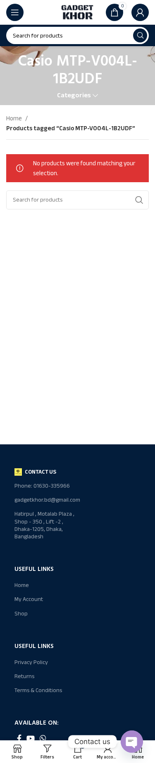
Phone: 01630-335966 (42, 485)
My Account (28, 599)
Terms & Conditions (38, 690)
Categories (74, 95)
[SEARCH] (140, 35)
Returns (24, 676)
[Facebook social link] (19, 738)
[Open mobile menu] (15, 12)
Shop (21, 613)
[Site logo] (77, 12)
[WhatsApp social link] (43, 738)
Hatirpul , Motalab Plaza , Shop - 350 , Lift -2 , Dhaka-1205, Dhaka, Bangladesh (44, 525)
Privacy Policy (31, 662)
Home (14, 118)
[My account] (140, 12)
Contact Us (40, 471)
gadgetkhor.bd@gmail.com (45, 499)
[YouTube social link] (30, 738)
